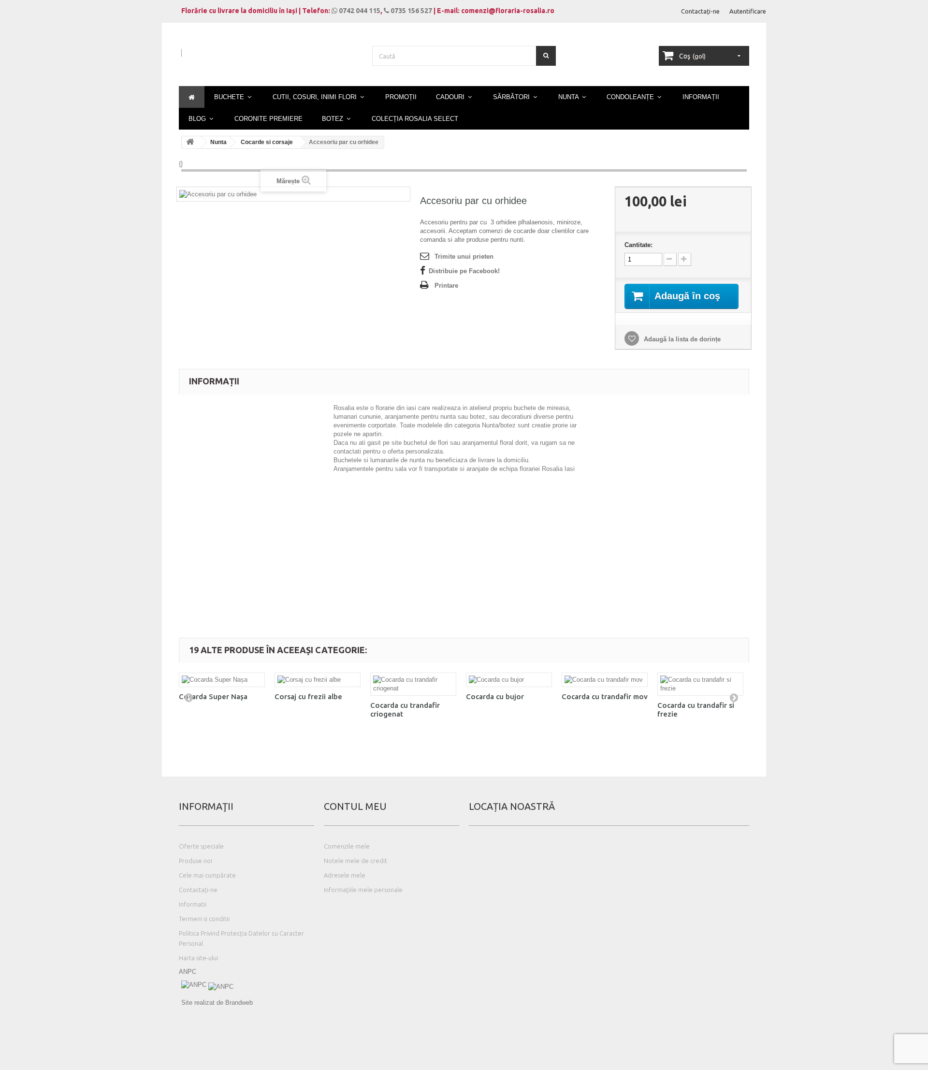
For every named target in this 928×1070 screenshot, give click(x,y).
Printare (446, 285)
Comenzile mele (347, 846)
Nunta (218, 142)
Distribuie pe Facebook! (464, 271)
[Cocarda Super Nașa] (222, 680)
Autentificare (747, 11)
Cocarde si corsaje (267, 142)
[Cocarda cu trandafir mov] (605, 680)
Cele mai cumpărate (207, 875)
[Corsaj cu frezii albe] (318, 680)
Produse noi (195, 860)
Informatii (192, 904)
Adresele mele (344, 875)
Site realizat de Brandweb (217, 1002)
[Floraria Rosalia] (270, 61)
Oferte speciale (201, 846)
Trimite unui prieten (464, 256)
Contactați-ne (700, 11)
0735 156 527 (410, 11)
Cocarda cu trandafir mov (605, 696)
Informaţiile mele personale (363, 889)
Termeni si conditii (204, 918)
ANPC (187, 971)
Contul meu (355, 806)
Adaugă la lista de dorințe (681, 339)
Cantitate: (638, 245)
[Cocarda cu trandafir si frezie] (700, 684)
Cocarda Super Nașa (213, 696)
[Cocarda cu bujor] (509, 680)
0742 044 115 (358, 11)
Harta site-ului (198, 957)
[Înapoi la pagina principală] (191, 142)
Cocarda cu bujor (495, 696)
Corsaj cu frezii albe (308, 696)
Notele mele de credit (355, 860)
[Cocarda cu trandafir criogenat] (413, 684)
